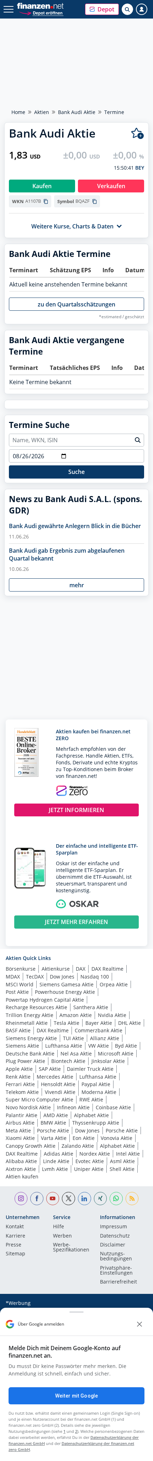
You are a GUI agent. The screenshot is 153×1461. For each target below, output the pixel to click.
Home (18, 112)
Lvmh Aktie (55, 1169)
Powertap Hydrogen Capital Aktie (45, 999)
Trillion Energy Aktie (29, 1015)
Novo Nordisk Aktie (28, 1107)
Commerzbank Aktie (98, 1030)
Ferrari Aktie (20, 1084)
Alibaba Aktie (21, 1161)
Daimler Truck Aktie (90, 1068)
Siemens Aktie (22, 1045)
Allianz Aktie (104, 1038)
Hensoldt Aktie (58, 1084)
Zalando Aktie (78, 1145)
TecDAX (35, 976)
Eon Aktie (84, 1138)
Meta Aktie (18, 1130)
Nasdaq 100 (94, 976)
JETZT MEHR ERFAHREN (76, 922)
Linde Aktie (56, 1161)
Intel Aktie (128, 1153)
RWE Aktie (91, 1099)
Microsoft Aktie (115, 1053)
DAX (80, 968)
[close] (139, 1324)
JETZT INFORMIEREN (76, 810)
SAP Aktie (50, 1068)
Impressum (113, 1227)
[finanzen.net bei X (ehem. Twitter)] (68, 1198)
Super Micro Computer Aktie (39, 1099)
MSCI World (19, 984)
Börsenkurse (21, 968)
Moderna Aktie (98, 1092)
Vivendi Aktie (60, 1092)
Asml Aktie (122, 1161)
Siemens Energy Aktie (31, 1038)
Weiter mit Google (76, 1396)
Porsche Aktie (53, 1130)
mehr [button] (76, 585)
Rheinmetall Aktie (27, 1022)
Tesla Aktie (66, 1022)
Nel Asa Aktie (76, 1053)
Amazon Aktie (75, 1015)
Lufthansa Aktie (63, 1045)
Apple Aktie (19, 1068)
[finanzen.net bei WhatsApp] (116, 1198)
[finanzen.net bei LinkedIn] (84, 1198)
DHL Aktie (129, 1022)
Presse (13, 1245)
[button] (102, 9)
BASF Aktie (18, 1030)
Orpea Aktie (114, 984)
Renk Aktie (18, 1076)
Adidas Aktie (58, 1153)
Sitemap (15, 1254)
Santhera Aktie (90, 1007)
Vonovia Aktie (116, 1138)
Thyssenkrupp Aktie (95, 1122)
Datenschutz (115, 1236)
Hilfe (58, 1227)
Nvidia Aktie (112, 1015)
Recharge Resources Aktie (36, 1007)
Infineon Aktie (73, 1107)
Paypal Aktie (95, 1084)
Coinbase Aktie (113, 1107)
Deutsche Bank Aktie (30, 1053)
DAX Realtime (107, 968)
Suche (76, 472)
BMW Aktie (53, 1122)
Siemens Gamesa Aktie (66, 984)
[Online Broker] (41, 12)
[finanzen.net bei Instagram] (21, 1198)
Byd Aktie (126, 1045)
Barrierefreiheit (118, 1282)
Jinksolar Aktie (108, 1061)
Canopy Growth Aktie (31, 1145)
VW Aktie (98, 1045)
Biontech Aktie (68, 1061)
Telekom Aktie (22, 1092)
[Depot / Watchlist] (137, 133)
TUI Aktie (73, 1038)
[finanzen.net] (40, 5)
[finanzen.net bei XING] (100, 1198)
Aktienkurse (56, 968)
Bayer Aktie (98, 1022)
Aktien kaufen (22, 1176)
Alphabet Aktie (91, 1115)
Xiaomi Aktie (20, 1138)
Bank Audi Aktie (76, 112)
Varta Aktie (54, 1138)
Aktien (41, 112)
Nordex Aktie (94, 1153)
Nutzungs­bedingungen (116, 1256)
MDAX (13, 976)
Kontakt (15, 1227)
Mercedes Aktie (55, 1076)
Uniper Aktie (89, 1169)
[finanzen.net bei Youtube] (52, 1198)
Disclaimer (112, 1245)
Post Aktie (17, 991)
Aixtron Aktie (21, 1169)
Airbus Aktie (20, 1122)
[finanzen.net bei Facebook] (36, 1198)
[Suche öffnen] (127, 9)
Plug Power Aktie (25, 1061)
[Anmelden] (141, 9)
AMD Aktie (55, 1115)
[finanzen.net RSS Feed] (132, 1198)
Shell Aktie (122, 1169)
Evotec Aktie (89, 1161)
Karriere (15, 1236)
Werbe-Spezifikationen (71, 1247)
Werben (62, 1236)
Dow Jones (62, 976)
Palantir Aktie (21, 1115)
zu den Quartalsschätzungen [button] (76, 304)
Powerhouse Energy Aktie (65, 991)
